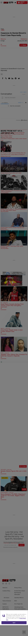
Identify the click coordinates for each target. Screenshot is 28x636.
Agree (14, 622)
